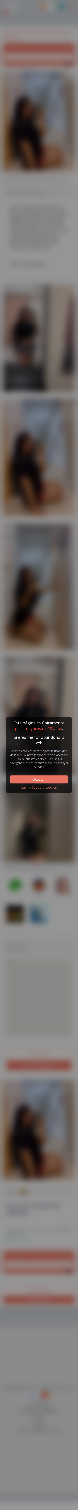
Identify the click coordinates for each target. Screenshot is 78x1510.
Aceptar (39, 779)
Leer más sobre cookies (39, 787)
